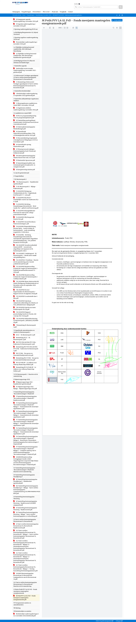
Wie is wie (46, 12)
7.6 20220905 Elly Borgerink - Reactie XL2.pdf (24, 218)
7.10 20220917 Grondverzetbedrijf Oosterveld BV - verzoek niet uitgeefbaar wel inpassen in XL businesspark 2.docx (25, 248)
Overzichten (36, 12)
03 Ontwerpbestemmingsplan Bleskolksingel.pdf (24, 128)
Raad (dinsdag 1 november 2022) (43, 15)
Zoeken (76, 4)
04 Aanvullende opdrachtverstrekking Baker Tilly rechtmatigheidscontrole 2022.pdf (24, 133)
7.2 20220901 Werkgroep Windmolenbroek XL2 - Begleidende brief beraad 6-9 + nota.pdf (24, 193)
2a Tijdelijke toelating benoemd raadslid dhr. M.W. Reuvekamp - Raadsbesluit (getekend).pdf (24, 55)
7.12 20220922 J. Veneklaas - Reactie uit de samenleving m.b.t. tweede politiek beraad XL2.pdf (25, 262)
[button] (121, 7)
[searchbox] (96, 7)
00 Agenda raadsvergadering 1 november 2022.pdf (24, 25)
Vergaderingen (26, 12)
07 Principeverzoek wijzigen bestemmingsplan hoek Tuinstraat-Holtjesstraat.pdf (24, 151)
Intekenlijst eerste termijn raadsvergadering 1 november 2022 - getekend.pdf (25, 70)
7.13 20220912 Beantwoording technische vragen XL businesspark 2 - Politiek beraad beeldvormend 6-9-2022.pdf (25, 269)
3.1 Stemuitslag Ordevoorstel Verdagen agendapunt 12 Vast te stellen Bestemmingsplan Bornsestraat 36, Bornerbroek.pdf (25, 84)
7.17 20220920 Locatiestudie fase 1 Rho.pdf (25, 297)
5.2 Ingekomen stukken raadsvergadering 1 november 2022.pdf (25, 109)
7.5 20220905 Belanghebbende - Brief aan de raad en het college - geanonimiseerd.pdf (24, 212)
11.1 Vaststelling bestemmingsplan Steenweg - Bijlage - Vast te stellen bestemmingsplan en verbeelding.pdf (25, 514)
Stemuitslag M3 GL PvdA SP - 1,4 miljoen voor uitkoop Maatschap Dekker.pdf (24, 369)
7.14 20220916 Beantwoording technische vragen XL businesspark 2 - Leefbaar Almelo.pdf (25, 276)
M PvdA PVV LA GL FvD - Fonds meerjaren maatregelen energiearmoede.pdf (24, 597)
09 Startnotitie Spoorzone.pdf (25, 160)
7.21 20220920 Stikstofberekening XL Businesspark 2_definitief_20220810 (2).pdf (25, 320)
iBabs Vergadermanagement (104, 621)
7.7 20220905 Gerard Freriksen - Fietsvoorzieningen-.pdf (24, 223)
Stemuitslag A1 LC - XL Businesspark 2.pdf (21, 338)
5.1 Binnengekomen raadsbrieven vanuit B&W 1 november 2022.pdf (25, 104)
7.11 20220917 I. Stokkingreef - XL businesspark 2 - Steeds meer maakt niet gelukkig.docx (25, 255)
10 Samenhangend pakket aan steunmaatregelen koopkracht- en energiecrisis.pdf (24, 165)
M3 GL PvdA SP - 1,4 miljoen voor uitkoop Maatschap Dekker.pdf (25, 363)
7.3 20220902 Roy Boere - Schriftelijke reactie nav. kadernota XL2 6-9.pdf (25, 199)
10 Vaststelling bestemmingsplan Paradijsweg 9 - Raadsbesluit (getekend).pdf (25, 481)
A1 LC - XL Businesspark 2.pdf (25, 335)
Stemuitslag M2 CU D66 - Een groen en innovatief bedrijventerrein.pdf (26, 359)
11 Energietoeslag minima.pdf (25, 169)
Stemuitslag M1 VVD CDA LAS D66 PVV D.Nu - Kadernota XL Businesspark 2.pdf (25, 348)
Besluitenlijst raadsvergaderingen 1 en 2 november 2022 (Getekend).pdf (26, 615)
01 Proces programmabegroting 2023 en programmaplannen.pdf (24, 116)
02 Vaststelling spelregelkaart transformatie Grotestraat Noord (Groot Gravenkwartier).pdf (25, 122)
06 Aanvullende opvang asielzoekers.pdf (22, 145)
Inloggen (118, 621)
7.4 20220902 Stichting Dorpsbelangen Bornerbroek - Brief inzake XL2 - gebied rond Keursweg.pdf (25, 206)
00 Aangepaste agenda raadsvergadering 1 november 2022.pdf (25, 20)
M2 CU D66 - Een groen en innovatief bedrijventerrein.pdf (23, 354)
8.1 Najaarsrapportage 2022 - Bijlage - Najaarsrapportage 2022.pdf (25, 387)
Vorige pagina (118, 20)
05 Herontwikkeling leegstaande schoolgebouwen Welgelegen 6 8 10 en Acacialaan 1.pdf (25, 140)
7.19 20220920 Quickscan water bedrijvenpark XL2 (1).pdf (24, 308)
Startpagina (16, 12)
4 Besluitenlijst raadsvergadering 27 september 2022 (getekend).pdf (25, 94)
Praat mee (55, 12)
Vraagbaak (63, 12)
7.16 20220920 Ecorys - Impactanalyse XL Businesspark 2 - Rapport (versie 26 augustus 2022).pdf (25, 291)
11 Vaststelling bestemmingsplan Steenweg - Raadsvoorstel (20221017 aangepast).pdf (25, 503)
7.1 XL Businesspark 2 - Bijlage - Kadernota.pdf (24, 187)
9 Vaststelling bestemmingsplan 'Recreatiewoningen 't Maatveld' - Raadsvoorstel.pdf (25, 398)
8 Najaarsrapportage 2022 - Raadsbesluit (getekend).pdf (23, 383)
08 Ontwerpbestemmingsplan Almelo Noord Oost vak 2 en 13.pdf (24, 156)
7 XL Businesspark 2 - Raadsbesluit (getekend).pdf (25, 183)
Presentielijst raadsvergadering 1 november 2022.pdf (25, 43)
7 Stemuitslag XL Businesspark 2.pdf (24, 326)
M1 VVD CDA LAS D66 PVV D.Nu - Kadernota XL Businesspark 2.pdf (25, 343)
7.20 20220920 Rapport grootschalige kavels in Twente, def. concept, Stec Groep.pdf (24, 314)
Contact (70, 12)
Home (23, 15)
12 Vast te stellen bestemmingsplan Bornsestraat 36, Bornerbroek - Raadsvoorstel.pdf (25, 526)
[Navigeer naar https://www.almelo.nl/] (20, 6)
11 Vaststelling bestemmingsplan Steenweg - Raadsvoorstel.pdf (25, 508)
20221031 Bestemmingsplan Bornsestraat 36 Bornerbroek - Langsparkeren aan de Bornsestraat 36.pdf (24, 576)
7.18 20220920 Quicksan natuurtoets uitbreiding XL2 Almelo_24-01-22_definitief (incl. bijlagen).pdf (25, 303)
